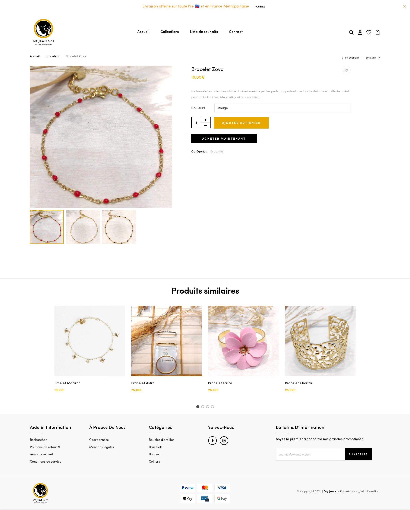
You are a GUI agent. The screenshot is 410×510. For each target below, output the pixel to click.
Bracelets (53, 56)
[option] (101, 137)
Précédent (352, 57)
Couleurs (198, 108)
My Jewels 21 (333, 491)
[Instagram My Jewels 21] (224, 440)
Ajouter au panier (241, 122)
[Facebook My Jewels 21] (212, 440)
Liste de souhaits (204, 32)
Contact (236, 32)
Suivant (371, 57)
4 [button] (213, 407)
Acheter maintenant (224, 138)
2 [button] (203, 407)
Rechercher (38, 439)
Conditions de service (45, 461)
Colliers (154, 461)
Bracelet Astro (142, 383)
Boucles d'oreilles (161, 439)
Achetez (260, 6)
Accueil (143, 32)
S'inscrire (358, 454)
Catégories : (199, 151)
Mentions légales (101, 447)
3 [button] (208, 407)
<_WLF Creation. (368, 491)
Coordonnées (99, 439)
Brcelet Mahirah (67, 383)
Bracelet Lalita (220, 383)
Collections (169, 32)
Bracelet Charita (298, 383)
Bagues (154, 454)
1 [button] (198, 407)
